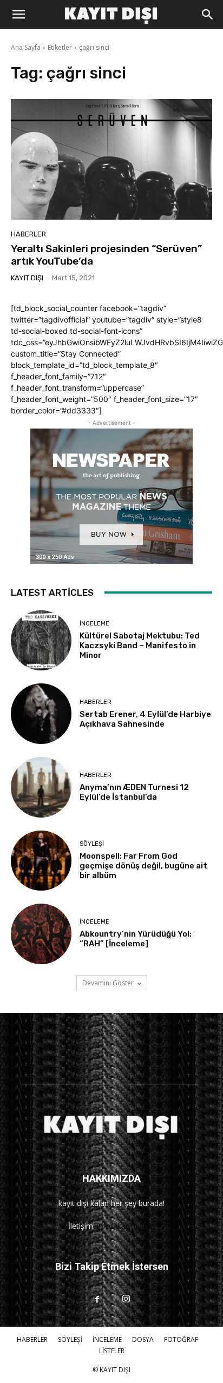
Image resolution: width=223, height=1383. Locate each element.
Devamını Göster (108, 982)
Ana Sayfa (26, 47)
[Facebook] (97, 1299)
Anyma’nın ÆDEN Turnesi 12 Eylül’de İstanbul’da (134, 792)
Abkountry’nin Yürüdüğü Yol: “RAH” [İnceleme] (136, 939)
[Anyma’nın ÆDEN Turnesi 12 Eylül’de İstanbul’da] (41, 787)
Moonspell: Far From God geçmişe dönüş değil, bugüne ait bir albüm (143, 865)
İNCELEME (94, 624)
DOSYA (143, 1339)
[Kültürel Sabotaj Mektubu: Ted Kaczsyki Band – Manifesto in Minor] (41, 640)
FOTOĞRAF (181, 1339)
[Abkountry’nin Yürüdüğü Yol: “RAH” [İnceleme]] (41, 934)
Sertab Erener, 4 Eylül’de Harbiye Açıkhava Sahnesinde (145, 719)
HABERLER (28, 234)
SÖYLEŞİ (92, 844)
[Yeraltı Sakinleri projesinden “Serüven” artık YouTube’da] (111, 159)
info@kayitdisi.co (126, 1226)
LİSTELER (111, 1350)
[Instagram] (126, 1299)
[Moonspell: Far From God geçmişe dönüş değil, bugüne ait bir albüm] (41, 861)
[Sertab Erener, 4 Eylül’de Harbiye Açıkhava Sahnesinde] (41, 713)
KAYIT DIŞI (27, 278)
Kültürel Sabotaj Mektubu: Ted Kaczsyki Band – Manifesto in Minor (140, 645)
